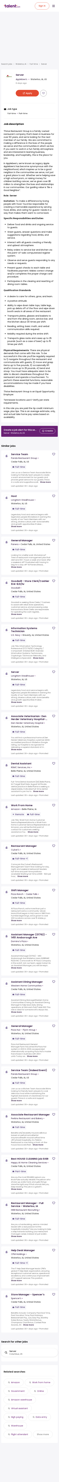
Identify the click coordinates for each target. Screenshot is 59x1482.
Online (40, 1391)
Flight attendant (19, 1434)
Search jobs (6, 64)
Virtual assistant (19, 1408)
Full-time (34, 64)
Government (18, 1391)
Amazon (15, 1382)
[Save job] (43, 93)
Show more (45, 482)
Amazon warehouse (21, 1399)
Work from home (41, 1382)
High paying (17, 1417)
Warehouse (17, 1425)
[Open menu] (53, 6)
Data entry (41, 1417)
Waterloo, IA (21, 64)
